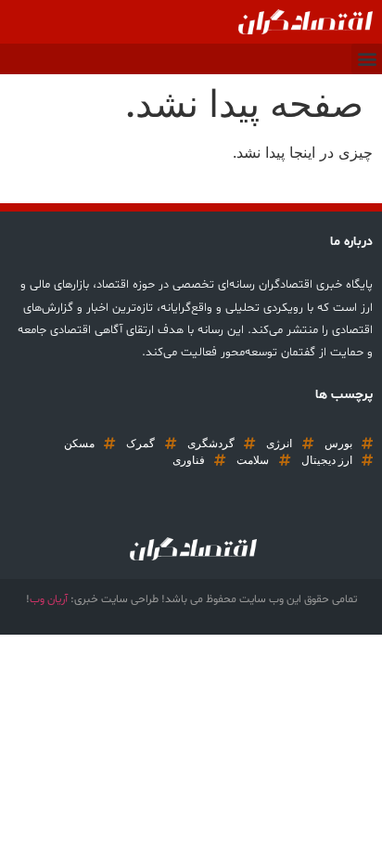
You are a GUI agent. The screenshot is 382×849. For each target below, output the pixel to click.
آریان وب (49, 599)
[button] (366, 59)
